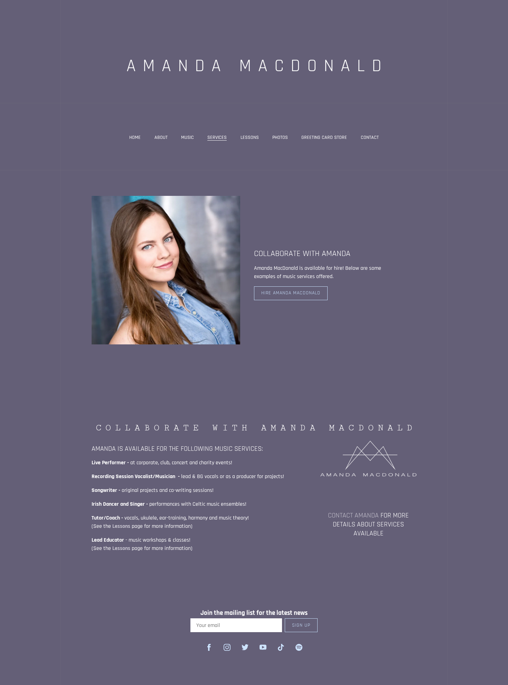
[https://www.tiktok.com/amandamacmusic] (280, 647)
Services (217, 137)
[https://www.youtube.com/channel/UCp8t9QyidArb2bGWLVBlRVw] (263, 647)
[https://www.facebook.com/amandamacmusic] (209, 647)
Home (135, 137)
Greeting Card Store (324, 137)
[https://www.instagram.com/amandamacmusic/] (227, 647)
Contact (370, 137)
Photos (280, 137)
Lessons (250, 137)
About (161, 137)
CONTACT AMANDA (354, 515)
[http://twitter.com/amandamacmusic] (245, 647)
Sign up (301, 625)
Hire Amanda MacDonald (290, 293)
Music (187, 137)
